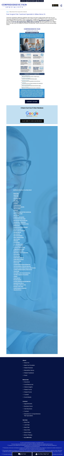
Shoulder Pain (17, 198)
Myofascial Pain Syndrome (20, 220)
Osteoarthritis (17, 205)
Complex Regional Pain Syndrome (22, 212)
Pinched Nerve (17, 232)
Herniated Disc (25, 224)
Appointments (28, 403)
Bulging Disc (17, 225)
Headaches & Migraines (20, 222)
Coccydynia (17, 254)
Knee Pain (16, 202)
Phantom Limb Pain (18, 251)
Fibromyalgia (17, 208)
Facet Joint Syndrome (19, 230)
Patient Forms (28, 389)
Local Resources (28, 384)
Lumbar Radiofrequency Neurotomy (23, 269)
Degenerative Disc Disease (20, 227)
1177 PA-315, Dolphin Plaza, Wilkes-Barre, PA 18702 (25, 22)
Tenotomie (16, 271)
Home (7, 11)
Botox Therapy (28, 435)
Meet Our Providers (29, 365)
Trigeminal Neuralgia (19, 249)
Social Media (27, 397)
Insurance (27, 382)
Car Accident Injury (18, 244)
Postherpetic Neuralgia (19, 218)
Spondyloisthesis (18, 235)
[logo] (14, 5)
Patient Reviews (28, 368)
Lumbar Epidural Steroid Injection (22, 281)
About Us (26, 362)
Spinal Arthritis (17, 261)
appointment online (44, 20)
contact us (29, 20)
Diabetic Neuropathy (19, 217)
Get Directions (28, 409)
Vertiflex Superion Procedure (21, 274)
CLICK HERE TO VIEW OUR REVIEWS (32, 121)
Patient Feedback (29, 373)
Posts (25, 375)
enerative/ (18, 224)
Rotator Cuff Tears (18, 286)
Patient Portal (28, 392)
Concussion (17, 242)
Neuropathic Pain (18, 213)
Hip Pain (16, 200)
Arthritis (16, 203)
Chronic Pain (17, 256)
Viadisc (15, 276)
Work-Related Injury (19, 237)
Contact (26, 411)
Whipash (16, 241)
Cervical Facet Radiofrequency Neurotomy (25, 268)
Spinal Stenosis (17, 229)
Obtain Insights (28, 387)
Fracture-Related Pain (19, 247)
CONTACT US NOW (32, 101)
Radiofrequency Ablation (20, 288)
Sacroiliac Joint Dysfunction (21, 252)
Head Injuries (17, 278)
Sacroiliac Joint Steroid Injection (22, 273)
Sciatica (16, 210)
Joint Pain (16, 196)
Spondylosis (17, 234)
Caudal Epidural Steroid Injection (22, 264)
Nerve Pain (16, 215)
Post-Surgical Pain (18, 246)
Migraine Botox (17, 290)
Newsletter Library (29, 370)
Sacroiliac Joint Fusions (20, 285)
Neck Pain (16, 195)
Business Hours (28, 406)
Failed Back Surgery (19, 257)
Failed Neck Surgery (19, 259)
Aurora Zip (16, 262)
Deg (15, 224)
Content (26, 394)
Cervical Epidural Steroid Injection (22, 266)
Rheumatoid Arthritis (19, 207)
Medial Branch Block (19, 283)
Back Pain (16, 193)
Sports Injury (17, 239)
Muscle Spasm (17, 279)
